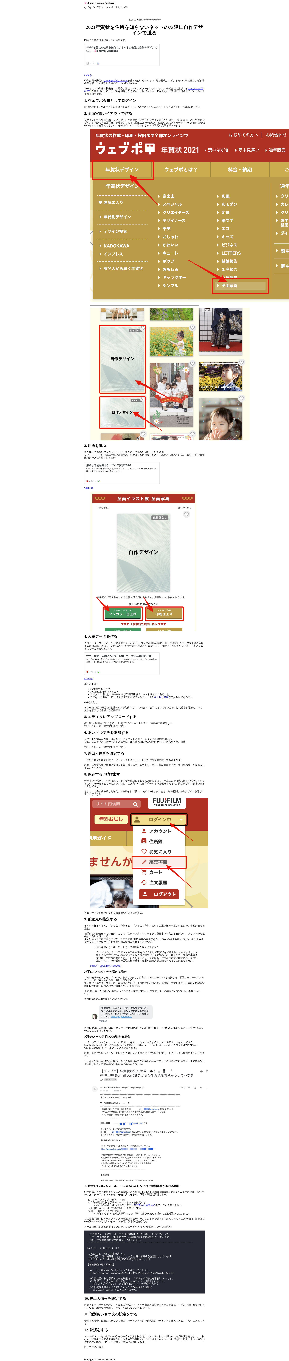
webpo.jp (88, 488)
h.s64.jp (88, 75)
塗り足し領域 (161, 697)
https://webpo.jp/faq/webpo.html (105, 966)
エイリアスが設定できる (142, 1205)
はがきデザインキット (116, 80)
